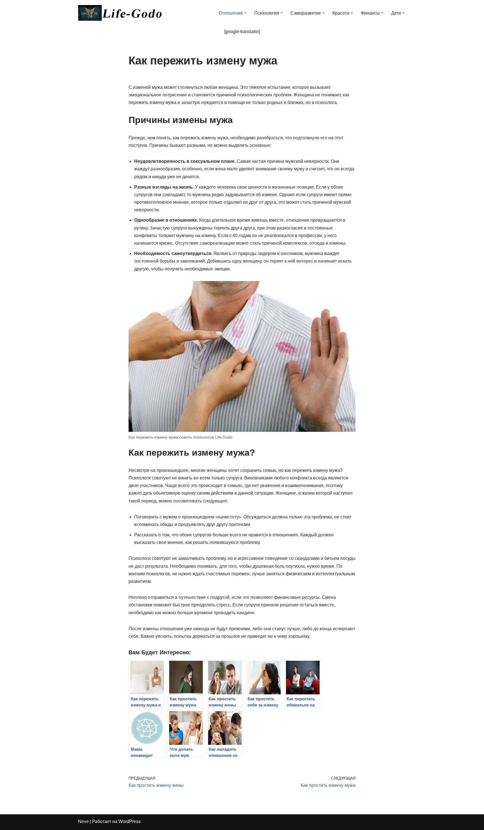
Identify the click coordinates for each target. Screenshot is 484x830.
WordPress (129, 821)
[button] (245, 13)
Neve (83, 821)
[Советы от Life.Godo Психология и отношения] (120, 13)
